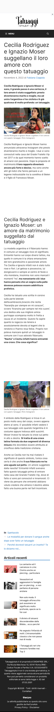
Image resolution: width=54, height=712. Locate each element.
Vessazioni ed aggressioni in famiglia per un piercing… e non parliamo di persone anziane (30, 585)
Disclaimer (34, 707)
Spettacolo (13, 532)
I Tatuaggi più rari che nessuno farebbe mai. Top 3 (30, 648)
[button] (48, 34)
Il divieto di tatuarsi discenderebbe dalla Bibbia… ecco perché (30, 621)
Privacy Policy (21, 707)
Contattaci (27, 691)
